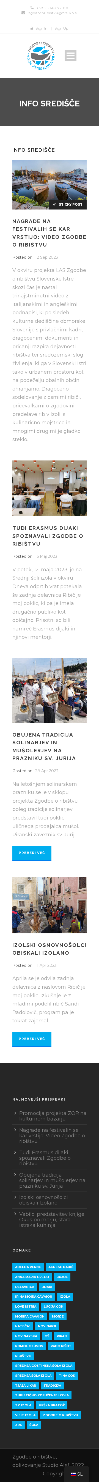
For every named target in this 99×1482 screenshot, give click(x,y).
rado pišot (61, 1346)
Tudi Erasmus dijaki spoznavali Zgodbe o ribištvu (48, 536)
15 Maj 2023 (46, 556)
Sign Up (61, 28)
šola (33, 1425)
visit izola (25, 1415)
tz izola (23, 1405)
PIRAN (62, 1336)
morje (58, 1316)
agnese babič (60, 1267)
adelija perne (28, 1267)
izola (65, 1296)
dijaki (47, 1287)
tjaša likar (25, 1385)
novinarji (47, 1326)
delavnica (24, 1287)
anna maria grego (32, 1277)
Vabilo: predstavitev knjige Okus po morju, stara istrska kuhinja (51, 1219)
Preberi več (32, 853)
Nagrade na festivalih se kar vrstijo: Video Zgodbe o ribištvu (52, 1135)
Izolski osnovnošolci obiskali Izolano (43, 1200)
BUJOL (62, 1277)
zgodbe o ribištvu (60, 1415)
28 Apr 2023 (46, 770)
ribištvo (23, 1356)
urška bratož (52, 1405)
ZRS (18, 1425)
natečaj (23, 1326)
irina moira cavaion (33, 1296)
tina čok (67, 1376)
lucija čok (53, 1306)
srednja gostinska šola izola (43, 1366)
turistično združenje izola (42, 1395)
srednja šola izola (33, 1376)
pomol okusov (29, 1346)
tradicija (52, 1385)
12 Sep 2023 (46, 257)
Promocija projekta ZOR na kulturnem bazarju (53, 1116)
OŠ (47, 1336)
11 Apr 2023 (46, 965)
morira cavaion (30, 1316)
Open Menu (70, 55)
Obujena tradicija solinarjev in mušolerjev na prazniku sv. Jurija (52, 1180)
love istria (25, 1306)
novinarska (26, 1336)
